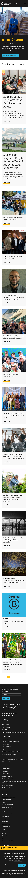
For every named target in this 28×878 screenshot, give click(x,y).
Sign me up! (6, 698)
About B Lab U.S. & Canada (8, 814)
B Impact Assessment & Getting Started (11, 751)
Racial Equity (5, 771)
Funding (4, 819)
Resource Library (6, 768)
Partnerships (5, 821)
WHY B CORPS (5, 724)
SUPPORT (4, 833)
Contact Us (4, 836)
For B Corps (4, 794)
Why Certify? (5, 739)
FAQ (3, 838)
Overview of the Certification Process (10, 741)
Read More (6, 121)
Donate (5, 719)
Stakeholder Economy (7, 776)
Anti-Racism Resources (7, 778)
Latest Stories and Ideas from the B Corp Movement (13, 732)
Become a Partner (6, 824)
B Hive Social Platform (7, 804)
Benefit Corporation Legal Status (9, 787)
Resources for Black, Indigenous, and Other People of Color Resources (14, 781)
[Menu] (25, 3)
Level (3, 756)
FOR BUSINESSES (6, 766)
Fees (3, 749)
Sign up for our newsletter (10, 55)
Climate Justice (5, 773)
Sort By (21, 65)
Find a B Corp (5, 729)
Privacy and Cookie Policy (8, 841)
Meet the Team (5, 816)
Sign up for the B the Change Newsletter (9, 848)
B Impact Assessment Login (8, 754)
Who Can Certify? (6, 744)
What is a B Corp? (6, 727)
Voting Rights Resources (7, 785)
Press (3, 829)
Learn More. (18, 861)
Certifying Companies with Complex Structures (12, 759)
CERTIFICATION (6, 736)
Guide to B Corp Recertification (9, 797)
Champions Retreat (6, 799)
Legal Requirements (6, 746)
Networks (4, 802)
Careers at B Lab (6, 826)
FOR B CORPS (5, 792)
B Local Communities (7, 807)
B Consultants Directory (7, 762)
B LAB (3, 811)
